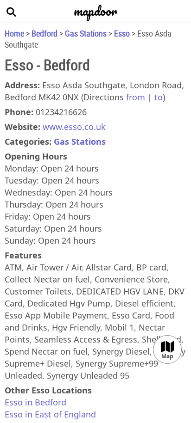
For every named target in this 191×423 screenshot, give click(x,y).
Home (14, 33)
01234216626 (61, 111)
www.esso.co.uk (74, 126)
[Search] (11, 11)
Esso (122, 33)
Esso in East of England (50, 414)
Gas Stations (86, 33)
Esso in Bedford (35, 402)
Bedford (44, 33)
